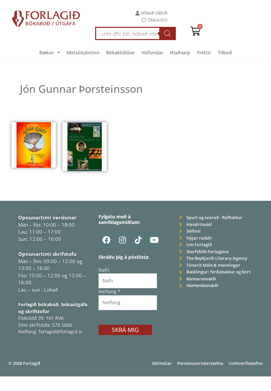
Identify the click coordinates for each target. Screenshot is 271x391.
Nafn (103, 270)
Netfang (109, 291)
